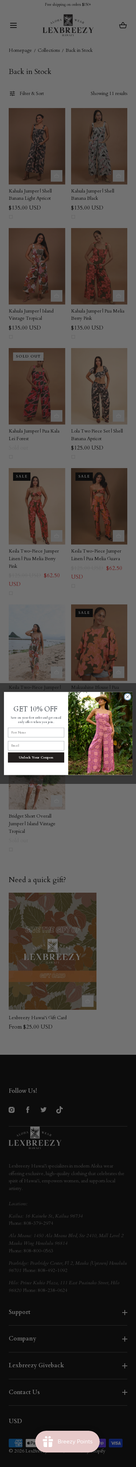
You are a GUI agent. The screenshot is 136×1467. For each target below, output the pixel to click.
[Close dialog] (127, 697)
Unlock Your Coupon (36, 757)
